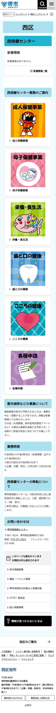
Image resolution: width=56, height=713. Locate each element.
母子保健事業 (16, 569)
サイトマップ (27, 659)
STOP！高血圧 (17, 597)
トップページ (21, 14)
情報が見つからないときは (26, 621)
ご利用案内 (6, 651)
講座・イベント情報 (19, 579)
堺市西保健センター (17, 529)
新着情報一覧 (40, 71)
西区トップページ (37, 14)
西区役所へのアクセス (13, 697)
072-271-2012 (18, 539)
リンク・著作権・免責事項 (28, 651)
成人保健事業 (16, 607)
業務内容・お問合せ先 (40, 697)
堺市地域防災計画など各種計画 (25, 588)
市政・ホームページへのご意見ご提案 (27, 655)
